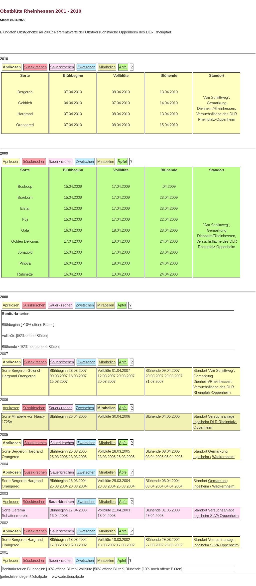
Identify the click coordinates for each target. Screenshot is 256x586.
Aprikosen (11, 162)
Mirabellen (107, 67)
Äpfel (123, 67)
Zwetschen (86, 67)
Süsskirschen (35, 67)
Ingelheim (201, 422)
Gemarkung (218, 451)
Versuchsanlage (221, 416)
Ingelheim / (202, 457)
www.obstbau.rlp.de (68, 577)
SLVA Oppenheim (224, 516)
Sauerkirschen (62, 67)
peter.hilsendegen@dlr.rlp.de (24, 577)
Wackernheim (223, 457)
